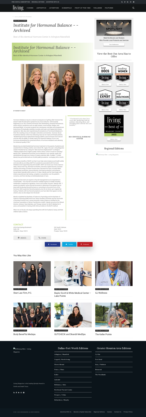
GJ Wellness (101, 293)
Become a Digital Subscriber (82, 412)
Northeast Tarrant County (63, 390)
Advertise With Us (52, 2)
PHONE (43, 238)
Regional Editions (38, 2)
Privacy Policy (128, 412)
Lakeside (57, 380)
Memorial (98, 369)
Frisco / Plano (59, 369)
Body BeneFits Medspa (24, 334)
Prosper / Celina (60, 395)
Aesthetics (41, 8)
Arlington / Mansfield (61, 354)
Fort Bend (98, 359)
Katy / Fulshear (100, 364)
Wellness (97, 8)
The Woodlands (100, 375)
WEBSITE (23, 238)
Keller (56, 375)
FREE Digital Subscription (21, 2)
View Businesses (114, 44)
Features (109, 8)
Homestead (67, 8)
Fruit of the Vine (82, 8)
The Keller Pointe (103, 334)
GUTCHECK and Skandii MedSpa (70, 334)
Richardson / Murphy (61, 400)
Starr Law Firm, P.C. (22, 293)
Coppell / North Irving (62, 359)
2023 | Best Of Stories (23, 16)
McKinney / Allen (60, 385)
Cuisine (30, 8)
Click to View (105, 84)
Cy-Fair (97, 354)
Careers (109, 412)
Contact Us (117, 412)
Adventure (54, 8)
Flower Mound (59, 364)
